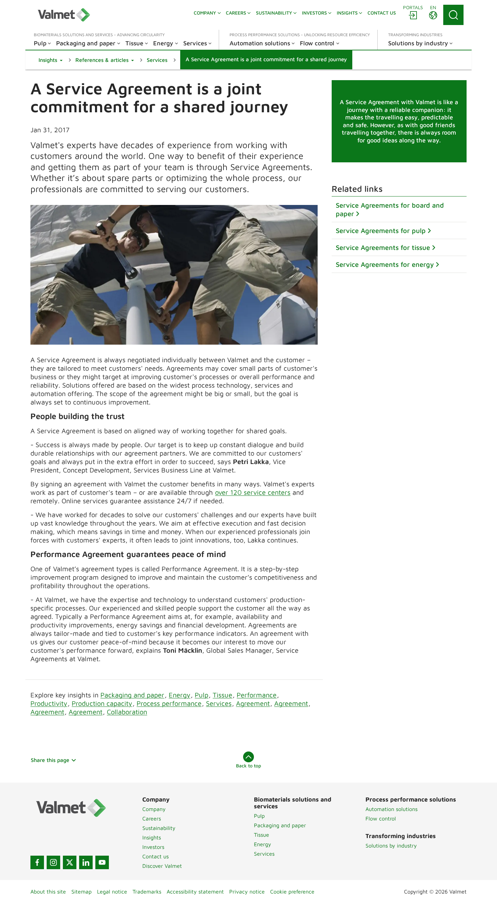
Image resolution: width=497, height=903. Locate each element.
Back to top (248, 765)
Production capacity (102, 703)
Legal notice (112, 891)
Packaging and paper (132, 695)
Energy (179, 695)
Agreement (253, 703)
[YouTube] (102, 862)
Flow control (380, 818)
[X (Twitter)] (69, 862)
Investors (153, 847)
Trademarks (147, 891)
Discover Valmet (162, 866)
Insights (151, 837)
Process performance (169, 703)
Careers (151, 818)
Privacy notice (247, 891)
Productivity (48, 703)
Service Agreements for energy (385, 264)
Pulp (201, 695)
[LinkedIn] (86, 862)
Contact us (155, 856)
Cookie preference (292, 891)
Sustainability (158, 828)
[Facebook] (37, 862)
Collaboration (127, 712)
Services (219, 703)
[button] (51, 59)
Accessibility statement (195, 891)
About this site (48, 891)
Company (154, 809)
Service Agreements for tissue (383, 247)
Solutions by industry (391, 845)
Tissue (222, 695)
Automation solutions (391, 809)
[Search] (453, 15)
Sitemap (81, 891)
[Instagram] (53, 862)
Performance (257, 695)
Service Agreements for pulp (381, 230)
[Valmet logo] (63, 15)
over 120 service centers (252, 492)
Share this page (50, 760)
